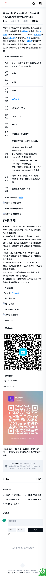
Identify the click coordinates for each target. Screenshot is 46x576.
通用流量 (37, 35)
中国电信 (35, 21)
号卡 (28, 38)
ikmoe (5, 21)
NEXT (39, 478)
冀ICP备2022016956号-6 (16, 573)
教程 (21, 197)
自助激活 (16, 99)
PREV (6, 478)
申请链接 (16, 293)
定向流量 (12, 38)
